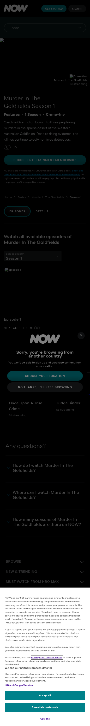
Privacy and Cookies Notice (46, 657)
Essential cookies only (45, 707)
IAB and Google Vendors (19, 685)
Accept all (45, 695)
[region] (45, 657)
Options (45, 718)
